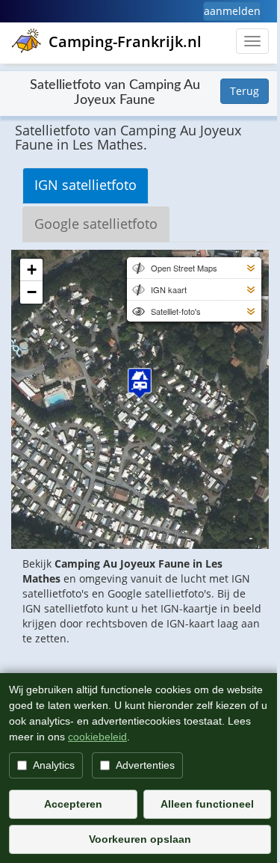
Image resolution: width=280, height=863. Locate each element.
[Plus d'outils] (250, 267)
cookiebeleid (97, 737)
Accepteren (73, 804)
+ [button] (32, 269)
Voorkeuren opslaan (140, 839)
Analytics (54, 765)
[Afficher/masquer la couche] (137, 267)
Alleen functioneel (207, 804)
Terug (244, 91)
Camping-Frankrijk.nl (125, 41)
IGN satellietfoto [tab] (85, 185)
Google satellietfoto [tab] (96, 224)
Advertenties (145, 765)
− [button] (32, 292)
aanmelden (232, 11)
